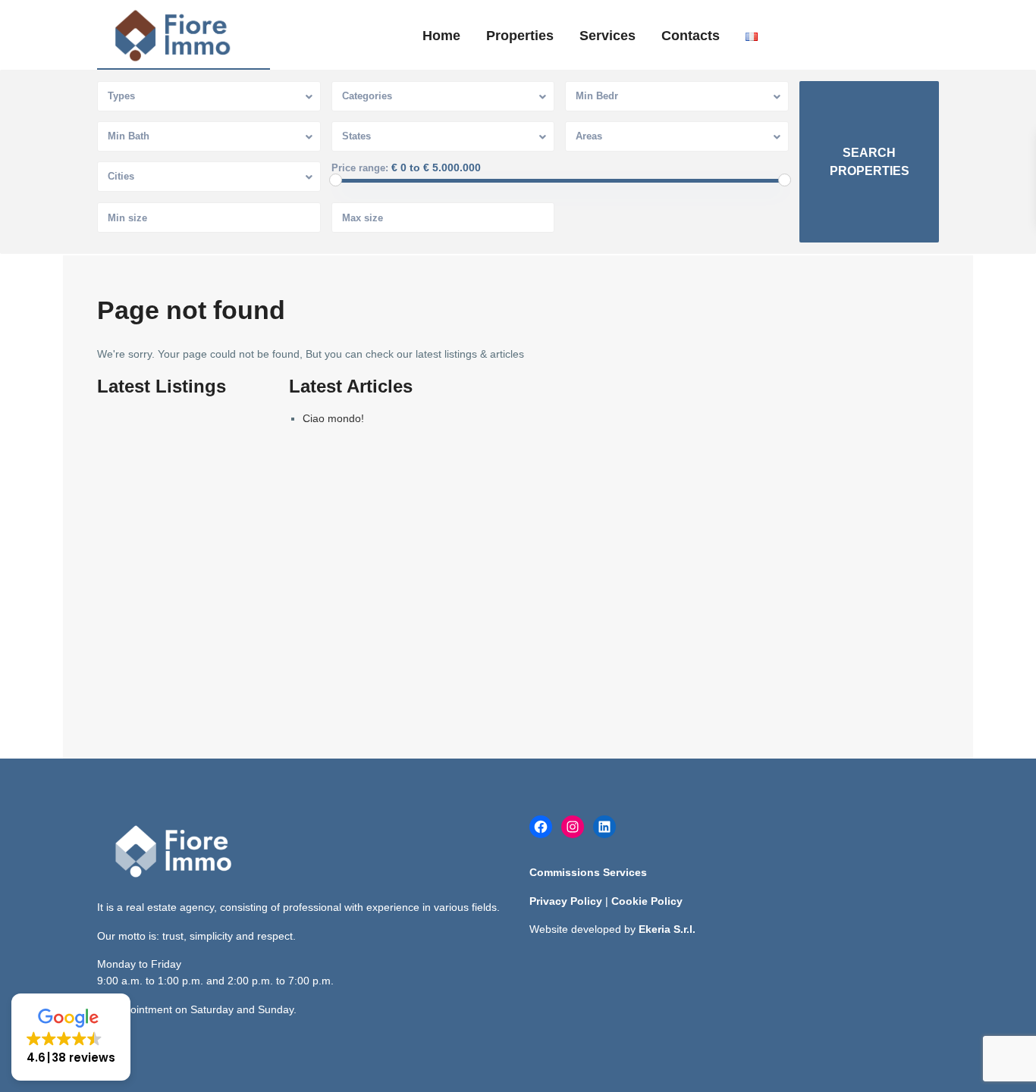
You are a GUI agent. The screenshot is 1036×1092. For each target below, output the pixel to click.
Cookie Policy (647, 901)
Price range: (359, 168)
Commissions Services (588, 872)
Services (607, 35)
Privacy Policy (565, 901)
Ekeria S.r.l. (667, 929)
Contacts (690, 35)
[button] (70, 1037)
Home (441, 35)
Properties (520, 35)
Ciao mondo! (333, 418)
